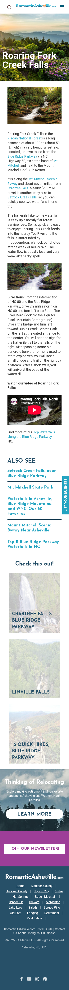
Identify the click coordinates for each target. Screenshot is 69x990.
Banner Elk (16, 902)
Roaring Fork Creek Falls (29, 60)
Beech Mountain (45, 896)
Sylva (59, 891)
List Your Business (66, 495)
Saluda (32, 907)
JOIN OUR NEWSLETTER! (34, 849)
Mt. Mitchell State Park (30, 487)
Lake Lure (15, 907)
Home (20, 885)
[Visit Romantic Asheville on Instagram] (37, 979)
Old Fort (15, 913)
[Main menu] (61, 6)
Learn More (40, 814)
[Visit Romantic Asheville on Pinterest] (45, 979)
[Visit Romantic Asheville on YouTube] (29, 979)
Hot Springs (21, 896)
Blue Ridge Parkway (22, 156)
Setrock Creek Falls (22, 197)
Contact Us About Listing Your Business (39, 931)
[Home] (34, 7)
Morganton (53, 902)
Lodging (32, 913)
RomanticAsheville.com (19, 929)
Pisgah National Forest (24, 138)
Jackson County (16, 891)
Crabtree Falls (17, 188)
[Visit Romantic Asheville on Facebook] (21, 979)
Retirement (51, 913)
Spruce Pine (52, 907)
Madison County (42, 885)
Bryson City (41, 891)
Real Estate (34, 918)
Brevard (34, 902)
